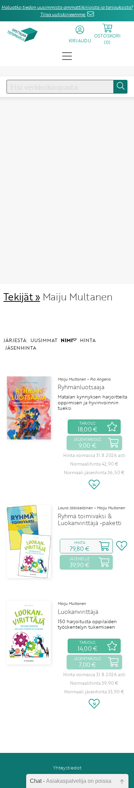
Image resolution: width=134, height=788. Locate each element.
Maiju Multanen (72, 603)
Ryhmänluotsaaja (81, 387)
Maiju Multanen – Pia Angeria (84, 379)
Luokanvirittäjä (78, 611)
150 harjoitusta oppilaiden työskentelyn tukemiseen (87, 624)
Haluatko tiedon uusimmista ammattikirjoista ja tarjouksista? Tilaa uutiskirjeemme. (67, 11)
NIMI (66, 340)
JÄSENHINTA (20, 347)
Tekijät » (21, 296)
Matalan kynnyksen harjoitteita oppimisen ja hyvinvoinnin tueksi (92, 402)
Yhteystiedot (67, 767)
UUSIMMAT (44, 340)
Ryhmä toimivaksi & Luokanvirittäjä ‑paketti (90, 519)
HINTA (88, 340)
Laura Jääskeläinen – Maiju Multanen (91, 508)
